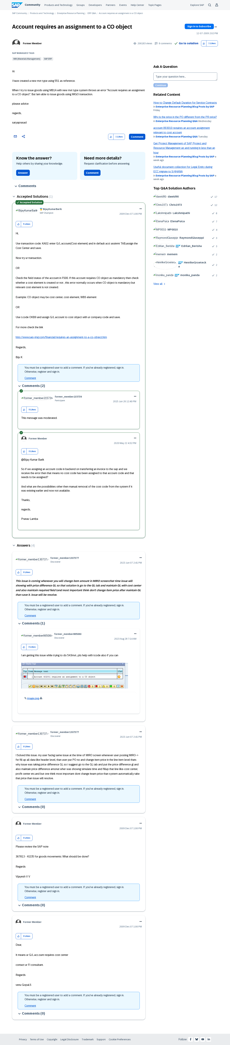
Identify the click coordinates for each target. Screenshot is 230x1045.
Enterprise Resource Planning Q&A (177, 121)
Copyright (52, 1039)
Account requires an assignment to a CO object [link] (121, 13)
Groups (80, 5)
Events (123, 5)
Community (32, 4)
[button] (203, 43)
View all (157, 283)
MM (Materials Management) (26, 59)
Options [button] (215, 27)
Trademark (88, 1039)
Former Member (32, 43)
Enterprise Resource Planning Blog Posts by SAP (185, 106)
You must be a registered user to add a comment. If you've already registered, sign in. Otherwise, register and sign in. (74, 369)
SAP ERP (48, 59)
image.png (33, 698)
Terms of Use (37, 1039)
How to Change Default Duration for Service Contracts (185, 102)
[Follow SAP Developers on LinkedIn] (208, 1039)
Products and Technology (58, 5)
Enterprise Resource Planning (71, 13)
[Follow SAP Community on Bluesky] (196, 1039)
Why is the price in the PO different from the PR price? (185, 117)
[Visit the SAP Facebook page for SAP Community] (190, 1039)
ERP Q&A (92, 13)
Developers (95, 5)
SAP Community (19, 13)
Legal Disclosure (69, 1039)
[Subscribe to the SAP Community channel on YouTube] (202, 1039)
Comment (137, 136)
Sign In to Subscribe (199, 26)
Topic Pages (154, 5)
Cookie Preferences (120, 1039)
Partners (110, 5)
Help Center (137, 5)
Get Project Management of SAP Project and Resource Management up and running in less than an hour (184, 148)
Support (101, 1039)
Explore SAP (197, 5)
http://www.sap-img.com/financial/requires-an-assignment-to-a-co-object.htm (61, 337)
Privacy (23, 1039)
